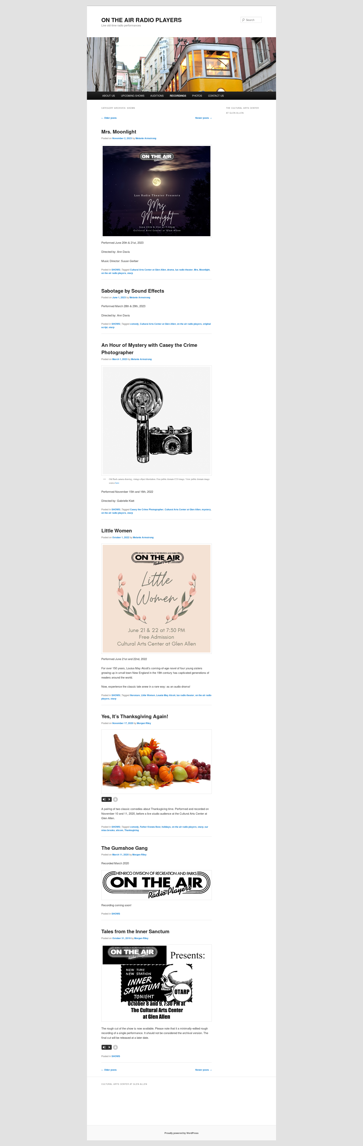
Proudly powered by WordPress (181, 1133)
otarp (130, 273)
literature (135, 695)
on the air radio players (113, 273)
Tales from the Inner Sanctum (135, 931)
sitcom (119, 830)
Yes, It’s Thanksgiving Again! (134, 716)
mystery (206, 509)
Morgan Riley (144, 723)
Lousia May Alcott (165, 695)
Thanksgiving (131, 830)
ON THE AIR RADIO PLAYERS (141, 20)
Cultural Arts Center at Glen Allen (148, 269)
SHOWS (116, 269)
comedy (134, 323)
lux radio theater (184, 269)
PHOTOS (197, 95)
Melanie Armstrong (146, 138)
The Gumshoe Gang (124, 847)
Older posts (109, 118)
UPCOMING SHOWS (132, 95)
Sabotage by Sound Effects (132, 290)
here (117, 482)
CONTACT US (216, 95)
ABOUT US (108, 95)
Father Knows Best (150, 826)
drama (170, 269)
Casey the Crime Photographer (147, 509)
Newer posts (203, 118)
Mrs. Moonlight (118, 131)
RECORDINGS (178, 95)
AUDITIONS (157, 95)
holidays (166, 826)
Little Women (116, 530)
